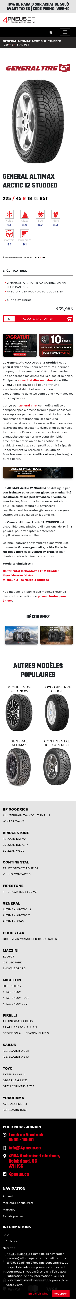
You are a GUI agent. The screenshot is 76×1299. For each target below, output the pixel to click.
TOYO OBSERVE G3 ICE (57, 689)
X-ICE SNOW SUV (15, 1003)
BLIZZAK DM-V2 (14, 839)
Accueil (8, 1196)
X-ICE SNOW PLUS (16, 998)
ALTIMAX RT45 (13, 921)
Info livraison (12, 1241)
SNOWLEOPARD (14, 968)
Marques (9, 1209)
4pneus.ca (19, 1174)
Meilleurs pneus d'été (18, 1203)
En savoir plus (38, 1293)
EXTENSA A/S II (14, 1074)
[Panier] (50, 32)
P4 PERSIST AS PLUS (18, 1021)
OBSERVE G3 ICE (15, 1080)
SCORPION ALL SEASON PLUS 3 (26, 1033)
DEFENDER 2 (12, 986)
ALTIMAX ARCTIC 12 (17, 909)
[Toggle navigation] (65, 32)
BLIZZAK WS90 (13, 850)
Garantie (9, 1248)
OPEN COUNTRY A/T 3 (18, 1086)
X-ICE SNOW (12, 992)
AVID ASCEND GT (15, 1104)
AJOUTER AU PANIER (38, 318)
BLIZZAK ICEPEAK (16, 844)
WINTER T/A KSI (14, 821)
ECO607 (8, 956)
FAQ (6, 1234)
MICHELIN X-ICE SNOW (19, 689)
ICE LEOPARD (12, 962)
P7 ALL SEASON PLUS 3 (20, 1027)
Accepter (60, 1293)
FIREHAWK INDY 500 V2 (20, 891)
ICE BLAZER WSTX (16, 1056)
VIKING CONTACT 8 (17, 874)
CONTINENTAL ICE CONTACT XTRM (57, 745)
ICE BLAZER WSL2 (16, 1050)
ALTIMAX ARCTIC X (16, 915)
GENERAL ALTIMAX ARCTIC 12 (19, 745)
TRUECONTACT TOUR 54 (20, 868)
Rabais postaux (14, 1216)
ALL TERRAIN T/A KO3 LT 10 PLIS (26, 815)
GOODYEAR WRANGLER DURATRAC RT (31, 939)
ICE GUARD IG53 (15, 1109)
